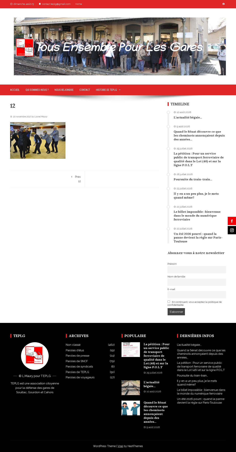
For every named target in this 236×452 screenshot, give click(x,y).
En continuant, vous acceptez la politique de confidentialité (195, 303)
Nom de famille (176, 276)
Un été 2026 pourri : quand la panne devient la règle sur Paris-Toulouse (198, 237)
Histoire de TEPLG (106, 90)
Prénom (172, 263)
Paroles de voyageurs (80, 377)
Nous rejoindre (64, 90)
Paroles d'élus (75, 350)
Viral (120, 446)
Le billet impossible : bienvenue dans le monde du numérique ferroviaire (197, 215)
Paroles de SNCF (77, 361)
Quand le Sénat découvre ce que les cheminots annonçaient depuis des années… (199, 135)
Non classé (73, 344)
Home (78, 4)
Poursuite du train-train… (193, 179)
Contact (84, 90)
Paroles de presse (77, 355)
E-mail (171, 289)
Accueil (15, 90)
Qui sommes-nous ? (37, 90)
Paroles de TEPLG (77, 372)
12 (78, 179)
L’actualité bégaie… (188, 117)
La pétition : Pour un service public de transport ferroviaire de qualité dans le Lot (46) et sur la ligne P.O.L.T (199, 159)
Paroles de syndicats (79, 366)
